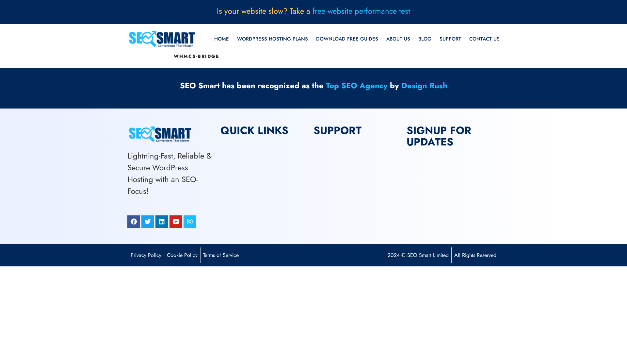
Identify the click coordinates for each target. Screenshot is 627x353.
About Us (398, 38)
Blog (424, 38)
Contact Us (484, 38)
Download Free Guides (347, 38)
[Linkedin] (161, 221)
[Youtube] (175, 221)
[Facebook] (133, 221)
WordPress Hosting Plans (272, 38)
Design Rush (424, 85)
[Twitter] (147, 221)
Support (450, 38)
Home (221, 38)
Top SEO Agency (357, 85)
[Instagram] (190, 221)
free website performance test (361, 11)
